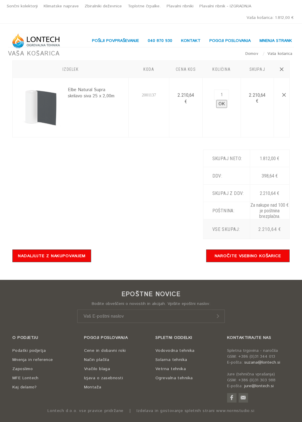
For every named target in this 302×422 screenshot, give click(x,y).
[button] (281, 69)
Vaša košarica (270, 18)
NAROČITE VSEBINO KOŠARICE (248, 256)
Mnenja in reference (32, 360)
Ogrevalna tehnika (174, 378)
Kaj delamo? (24, 387)
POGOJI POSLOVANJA (106, 338)
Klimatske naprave (61, 6)
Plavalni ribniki (180, 6)
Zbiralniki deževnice (103, 6)
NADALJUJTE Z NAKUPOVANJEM (52, 256)
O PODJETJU (25, 338)
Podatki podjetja (29, 351)
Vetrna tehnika (170, 369)
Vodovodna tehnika (175, 351)
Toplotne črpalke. (144, 6)
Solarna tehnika (171, 360)
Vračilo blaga (97, 369)
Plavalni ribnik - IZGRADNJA (225, 6)
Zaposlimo (22, 369)
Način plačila (96, 360)
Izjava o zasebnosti (103, 378)
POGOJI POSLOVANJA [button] (230, 41)
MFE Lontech (25, 378)
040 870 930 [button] (160, 41)
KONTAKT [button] (191, 41)
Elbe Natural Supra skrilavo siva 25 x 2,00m (91, 93)
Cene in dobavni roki (105, 351)
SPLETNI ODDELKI (173, 338)
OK (222, 104)
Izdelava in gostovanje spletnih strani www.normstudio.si (196, 411)
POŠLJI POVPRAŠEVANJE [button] (115, 41)
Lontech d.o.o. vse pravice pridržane (85, 411)
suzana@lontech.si (262, 362)
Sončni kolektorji (22, 6)
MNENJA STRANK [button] (276, 41)
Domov (252, 54)
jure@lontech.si (259, 386)
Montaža (92, 387)
